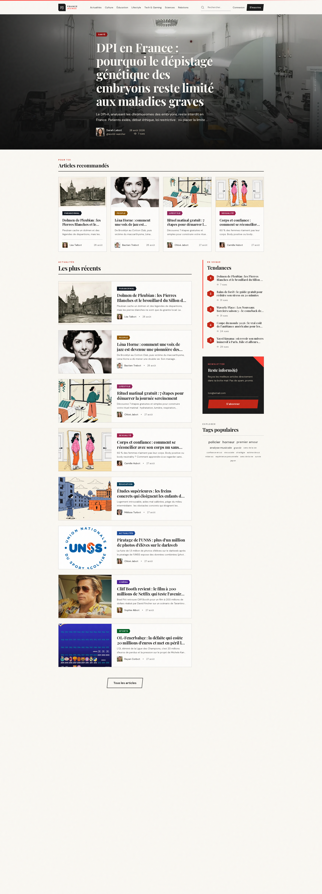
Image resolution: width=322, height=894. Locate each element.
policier (214, 442)
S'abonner (233, 404)
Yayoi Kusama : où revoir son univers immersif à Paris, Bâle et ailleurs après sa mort (240, 340)
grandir (238, 447)
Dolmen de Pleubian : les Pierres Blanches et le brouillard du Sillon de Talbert (240, 278)
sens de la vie (250, 447)
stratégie (240, 452)
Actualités (96, 7)
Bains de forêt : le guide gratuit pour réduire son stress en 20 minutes (240, 293)
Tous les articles (124, 683)
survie (258, 456)
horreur (228, 442)
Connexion (239, 7)
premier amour (247, 442)
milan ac (209, 456)
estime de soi (253, 452)
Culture (109, 7)
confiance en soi (214, 452)
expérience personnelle (227, 456)
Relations (183, 7)
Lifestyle (136, 7)
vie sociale (229, 452)
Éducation (122, 7)
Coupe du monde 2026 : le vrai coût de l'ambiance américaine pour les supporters (239, 324)
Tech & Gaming (153, 7)
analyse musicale (221, 447)
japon (233, 460)
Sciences (170, 7)
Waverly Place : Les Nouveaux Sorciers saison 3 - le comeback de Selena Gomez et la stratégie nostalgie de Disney (239, 309)
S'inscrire (255, 7)
